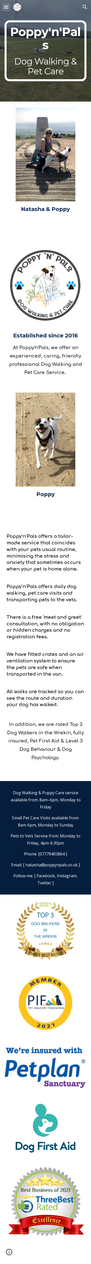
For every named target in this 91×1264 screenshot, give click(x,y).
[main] (45, 51)
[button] (6, 7)
